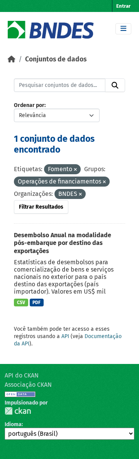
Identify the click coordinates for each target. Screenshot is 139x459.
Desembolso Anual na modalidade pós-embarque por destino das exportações (62, 243)
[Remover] (75, 169)
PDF (36, 302)
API (65, 336)
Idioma (13, 424)
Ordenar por (29, 105)
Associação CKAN (28, 384)
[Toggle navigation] (123, 28)
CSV (21, 302)
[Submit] (115, 85)
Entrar (123, 6)
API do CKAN (22, 375)
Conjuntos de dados (55, 59)
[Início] (11, 59)
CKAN (18, 411)
